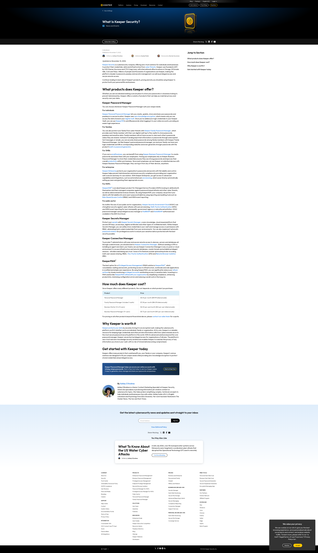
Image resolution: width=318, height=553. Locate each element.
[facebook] (158, 548)
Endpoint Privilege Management (141, 483)
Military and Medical (174, 483)
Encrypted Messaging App (207, 486)
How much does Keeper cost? (198, 62)
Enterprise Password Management (142, 475)
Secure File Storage (174, 495)
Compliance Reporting (174, 503)
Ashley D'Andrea (127, 383)
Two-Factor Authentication (138, 254)
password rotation (109, 231)
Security (103, 478)
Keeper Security (108, 65)
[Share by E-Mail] (215, 42)
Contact (103, 506)
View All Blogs (108, 11)
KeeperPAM (160, 265)
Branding (103, 494)
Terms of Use (105, 514)
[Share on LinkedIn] (209, 42)
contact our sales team (161, 316)
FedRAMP (146, 211)
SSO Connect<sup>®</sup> (109, 526)
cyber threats (150, 67)
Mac (201, 505)
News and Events (112, 26)
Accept (298, 545)
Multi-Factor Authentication (161, 207)
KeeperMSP (107, 188)
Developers (135, 539)
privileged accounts (132, 272)
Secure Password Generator (208, 481)
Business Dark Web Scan (207, 478)
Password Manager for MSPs (140, 489)
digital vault (129, 119)
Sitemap (134, 534)
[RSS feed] (165, 548)
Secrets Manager (173, 490)
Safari (201, 518)
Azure (102, 529)
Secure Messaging (173, 501)
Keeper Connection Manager (146, 244)
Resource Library (137, 526)
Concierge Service (173, 521)
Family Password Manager (140, 499)
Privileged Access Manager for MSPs (143, 491)
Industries (135, 509)
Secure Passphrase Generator (208, 483)
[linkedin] (153, 548)
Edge (201, 521)
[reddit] (162, 548)
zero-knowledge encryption (144, 116)
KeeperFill (120, 121)
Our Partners (203, 493)
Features (135, 511)
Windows (202, 507)
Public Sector (136, 494)
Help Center (104, 503)
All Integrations (105, 534)
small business (117, 154)
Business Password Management (141, 478)
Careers (103, 497)
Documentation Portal (107, 511)
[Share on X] (206, 42)
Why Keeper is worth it (195, 66)
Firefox (202, 515)
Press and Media (105, 491)
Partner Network (204, 495)
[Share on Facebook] (212, 42)
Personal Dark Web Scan (207, 475)
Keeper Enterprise (109, 171)
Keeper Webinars (137, 537)
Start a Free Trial (170, 369)
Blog (191, 1)
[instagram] (160, 548)
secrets (115, 222)
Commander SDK (106, 523)
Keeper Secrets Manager (131, 222)
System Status (105, 509)
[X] (155, 548)
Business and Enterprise (175, 475)
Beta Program (204, 526)
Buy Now (213, 5)
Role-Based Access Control (112, 197)
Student (170, 481)
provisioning (147, 178)
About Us (103, 475)
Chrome (202, 513)
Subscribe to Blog (110, 42)
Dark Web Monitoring (174, 493)
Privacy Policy (105, 517)
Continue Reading (159, 455)
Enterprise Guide (137, 518)
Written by (130, 458)
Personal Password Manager (140, 497)
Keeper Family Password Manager (157, 131)
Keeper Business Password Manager (157, 154)
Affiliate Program (204, 498)
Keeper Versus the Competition (141, 523)
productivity (112, 161)
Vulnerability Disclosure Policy (109, 483)
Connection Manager (174, 506)
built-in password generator (120, 147)
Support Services (173, 509)
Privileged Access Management (131, 265)
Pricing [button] (136, 5)
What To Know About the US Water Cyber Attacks (134, 450)
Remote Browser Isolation (166, 254)
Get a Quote (193, 5)
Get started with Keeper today (199, 69)
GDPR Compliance (106, 486)
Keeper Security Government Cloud (155, 205)
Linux (201, 510)
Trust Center (104, 481)
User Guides (135, 521)
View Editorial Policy (159, 427)
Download (144, 5)
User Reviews (105, 489)
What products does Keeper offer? (200, 58)
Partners (197, 1)
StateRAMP (158, 211)
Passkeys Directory (138, 529)
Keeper (106, 5)
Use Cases (135, 506)
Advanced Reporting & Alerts (176, 498)
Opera (201, 523)
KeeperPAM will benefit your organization (131, 275)
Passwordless (105, 531)
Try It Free (204, 5)
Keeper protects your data (112, 328)
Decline (287, 545)
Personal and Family (174, 478)
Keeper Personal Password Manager (116, 114)
